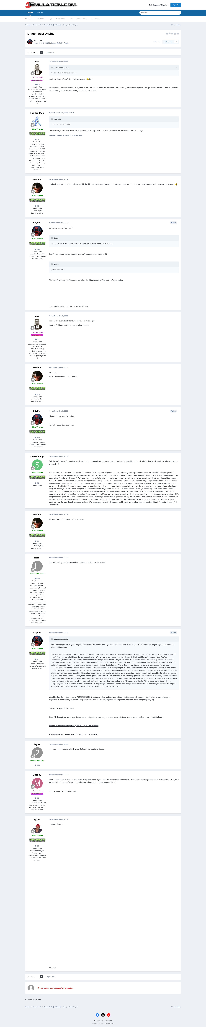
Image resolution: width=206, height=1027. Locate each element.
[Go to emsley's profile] (37, 188)
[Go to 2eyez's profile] (37, 752)
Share (157, 42)
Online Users (81, 19)
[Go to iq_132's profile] (37, 827)
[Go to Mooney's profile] (37, 783)
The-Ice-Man (37, 113)
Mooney (37, 775)
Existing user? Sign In (158, 5)
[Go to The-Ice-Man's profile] (37, 121)
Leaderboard (95, 19)
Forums (41, 19)
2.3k (38, 846)
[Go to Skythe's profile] (30, 41)
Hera (36, 557)
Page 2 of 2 (50, 52)
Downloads (60, 19)
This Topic (169, 12)
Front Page (29, 19)
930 (38, 765)
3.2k (38, 798)
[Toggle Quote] (52, 67)
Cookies (108, 1021)
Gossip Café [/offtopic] (60, 43)
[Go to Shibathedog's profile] (37, 464)
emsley (37, 179)
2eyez (37, 744)
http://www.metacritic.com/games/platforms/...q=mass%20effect (73, 726)
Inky (37, 61)
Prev (33, 52)
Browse (30, 13)
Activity (40, 13)
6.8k (38, 206)
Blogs (50, 19)
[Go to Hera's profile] (37, 566)
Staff (70, 19)
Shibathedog (37, 456)
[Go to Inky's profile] (37, 69)
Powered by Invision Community (103, 1023)
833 (38, 579)
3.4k (38, 249)
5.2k (38, 483)
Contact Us (98, 1021)
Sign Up (176, 5)
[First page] (28, 52)
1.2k (38, 139)
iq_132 (37, 819)
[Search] (178, 13)
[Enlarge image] (87, 79)
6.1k (38, 85)
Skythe (39, 40)
